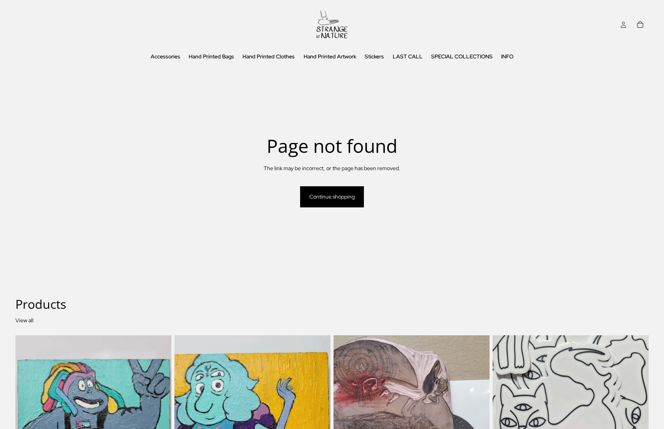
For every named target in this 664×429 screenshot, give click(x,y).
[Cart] (640, 24)
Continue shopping (332, 196)
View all (24, 320)
